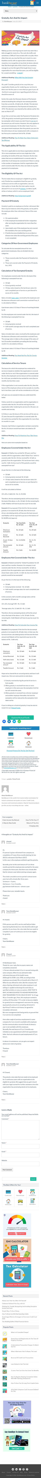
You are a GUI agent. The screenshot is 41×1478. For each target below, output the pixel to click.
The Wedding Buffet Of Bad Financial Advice (15, 1321)
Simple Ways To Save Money (10, 1311)
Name (4, 1143)
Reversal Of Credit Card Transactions (22, 1358)
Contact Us (15, 1472)
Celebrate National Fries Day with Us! (13, 1303)
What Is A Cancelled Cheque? (20, 1332)
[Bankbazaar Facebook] (20, 1469)
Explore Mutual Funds (21, 717)
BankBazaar (8, 21)
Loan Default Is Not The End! (19, 1364)
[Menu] (37, 2)
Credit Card (11, 738)
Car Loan (20, 1204)
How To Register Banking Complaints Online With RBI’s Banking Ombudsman (24, 1377)
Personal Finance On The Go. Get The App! (20, 750)
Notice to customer (34, 1472)
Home (9, 7)
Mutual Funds (15, 708)
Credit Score (10, 746)
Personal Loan (28, 738)
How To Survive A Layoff (23, 196)
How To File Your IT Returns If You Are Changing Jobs (32, 823)
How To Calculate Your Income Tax (26, 625)
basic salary (15, 298)
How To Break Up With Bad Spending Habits (15, 1314)
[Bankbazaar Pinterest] (27, 1469)
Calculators (32, 1204)
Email (4, 1151)
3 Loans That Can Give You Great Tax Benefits (25, 1370)
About (3, 1472)
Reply (3, 904)
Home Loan (28, 746)
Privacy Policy (31, 1475)
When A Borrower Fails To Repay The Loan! (24, 1351)
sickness (23, 188)
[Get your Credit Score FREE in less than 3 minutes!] (17, 1237)
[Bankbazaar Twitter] (13, 1469)
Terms (25, 1472)
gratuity (15, 7)
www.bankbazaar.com (10, 768)
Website (4, 1160)
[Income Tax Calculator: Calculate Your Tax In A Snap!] (17, 1288)
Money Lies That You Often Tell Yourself (14, 1300)
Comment (5, 1119)
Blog (21, 1472)
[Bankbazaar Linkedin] (16, 1469)
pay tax (33, 121)
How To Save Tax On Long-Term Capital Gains (25, 1383)
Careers (9, 1472)
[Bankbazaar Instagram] (23, 1469)
